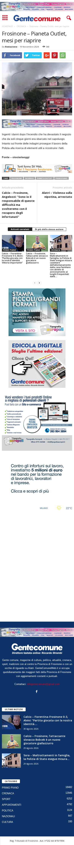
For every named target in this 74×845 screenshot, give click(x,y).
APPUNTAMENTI (11, 804)
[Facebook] (37, 691)
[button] (68, 18)
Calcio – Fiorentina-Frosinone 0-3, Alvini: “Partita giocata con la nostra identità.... (48, 720)
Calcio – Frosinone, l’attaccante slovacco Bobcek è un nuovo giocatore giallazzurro (37, 258)
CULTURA (7, 822)
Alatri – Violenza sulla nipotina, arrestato (57, 195)
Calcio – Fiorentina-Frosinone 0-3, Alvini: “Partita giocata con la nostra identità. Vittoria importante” (12, 258)
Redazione (11, 46)
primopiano (61, 178)
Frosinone (16, 178)
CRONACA (55, 250)
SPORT (6, 799)
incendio (29, 178)
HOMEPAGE (7, 26)
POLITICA (7, 810)
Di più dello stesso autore (49, 229)
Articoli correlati (20, 229)
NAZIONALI (8, 816)
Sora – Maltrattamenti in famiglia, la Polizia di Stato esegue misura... (47, 757)
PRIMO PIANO (9, 250)
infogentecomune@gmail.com (43, 684)
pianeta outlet (44, 178)
